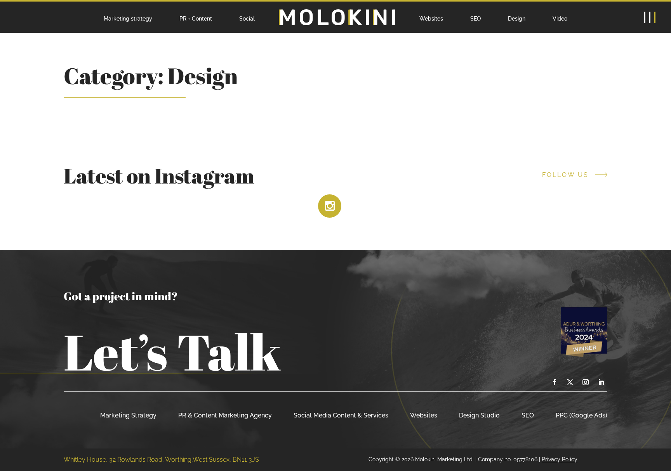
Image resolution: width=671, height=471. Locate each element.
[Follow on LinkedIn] (601, 382)
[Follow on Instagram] (585, 382)
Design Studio (479, 415)
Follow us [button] (565, 175)
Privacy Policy (559, 459)
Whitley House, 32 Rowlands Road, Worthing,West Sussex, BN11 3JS (161, 459)
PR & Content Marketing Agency (225, 415)
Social (247, 19)
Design (516, 19)
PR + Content (195, 19)
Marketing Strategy (128, 415)
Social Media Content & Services (341, 415)
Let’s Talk (172, 351)
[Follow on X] (570, 382)
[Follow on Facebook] (554, 382)
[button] (649, 17)
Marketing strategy (128, 19)
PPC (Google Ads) (581, 415)
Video (560, 19)
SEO (475, 19)
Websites (431, 19)
